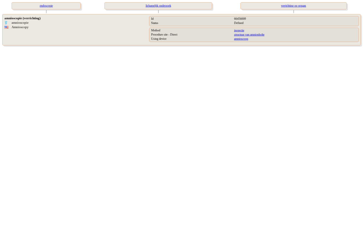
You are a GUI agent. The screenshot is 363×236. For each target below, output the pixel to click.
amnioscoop (241, 38)
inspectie (239, 30)
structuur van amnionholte (249, 34)
